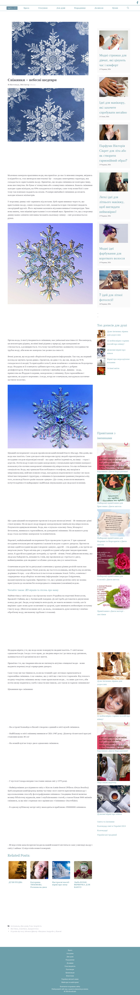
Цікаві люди (70, 973)
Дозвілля (98, 8)
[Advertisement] (50, 157)
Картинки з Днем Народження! (112, 471)
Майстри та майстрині (70, 982)
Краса (26, 8)
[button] (127, 8)
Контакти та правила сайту (70, 987)
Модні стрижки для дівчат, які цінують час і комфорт (112, 60)
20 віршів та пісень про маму (42, 590)
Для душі (60, 8)
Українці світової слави (70, 979)
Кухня (115, 8)
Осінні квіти (113, 368)
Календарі (102, 830)
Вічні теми (70, 976)
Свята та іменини (105, 822)
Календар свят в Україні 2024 (111, 826)
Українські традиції (107, 835)
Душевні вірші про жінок (109, 814)
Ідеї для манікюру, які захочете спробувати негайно (113, 107)
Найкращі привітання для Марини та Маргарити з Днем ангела (112, 541)
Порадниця (80, 8)
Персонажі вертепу (106, 782)
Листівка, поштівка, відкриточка (24, 929)
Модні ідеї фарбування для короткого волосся (112, 253)
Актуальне (15, 926)
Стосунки (42, 8)
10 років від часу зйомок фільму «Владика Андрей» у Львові (35, 931)
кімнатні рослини (81, 989)
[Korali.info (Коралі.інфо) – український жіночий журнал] (12, 8)
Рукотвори (70, 969)
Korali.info (72, 991)
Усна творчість (35, 926)
